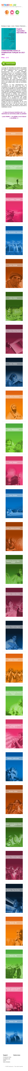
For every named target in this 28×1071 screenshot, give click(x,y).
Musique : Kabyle (13, 791)
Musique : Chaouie (13, 659)
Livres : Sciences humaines (13, 528)
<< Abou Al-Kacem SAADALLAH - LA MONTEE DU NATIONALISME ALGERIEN (14, 113)
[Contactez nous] (17, 11)
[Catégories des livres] (12, 11)
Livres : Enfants (13, 363)
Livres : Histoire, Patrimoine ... (13, 396)
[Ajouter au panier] (8, 63)
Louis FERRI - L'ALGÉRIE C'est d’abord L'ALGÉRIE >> (14, 117)
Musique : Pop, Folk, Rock (13, 890)
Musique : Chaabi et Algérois (13, 626)
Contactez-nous (7, 1057)
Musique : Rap (13, 955)
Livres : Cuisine (13, 298)
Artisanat (13, 133)
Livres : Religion (13, 462)
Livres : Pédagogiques (13, 429)
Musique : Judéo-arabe (13, 758)
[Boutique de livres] (6, 11)
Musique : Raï (13, 922)
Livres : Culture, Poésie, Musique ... (13, 330)
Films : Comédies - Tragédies (13, 199)
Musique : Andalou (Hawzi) (13, 594)
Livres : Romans (13, 495)
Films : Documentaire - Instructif (13, 232)
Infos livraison (6, 1062)
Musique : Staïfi (13, 1021)
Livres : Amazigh (13, 265)
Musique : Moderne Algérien (13, 857)
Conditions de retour (6, 1059)
